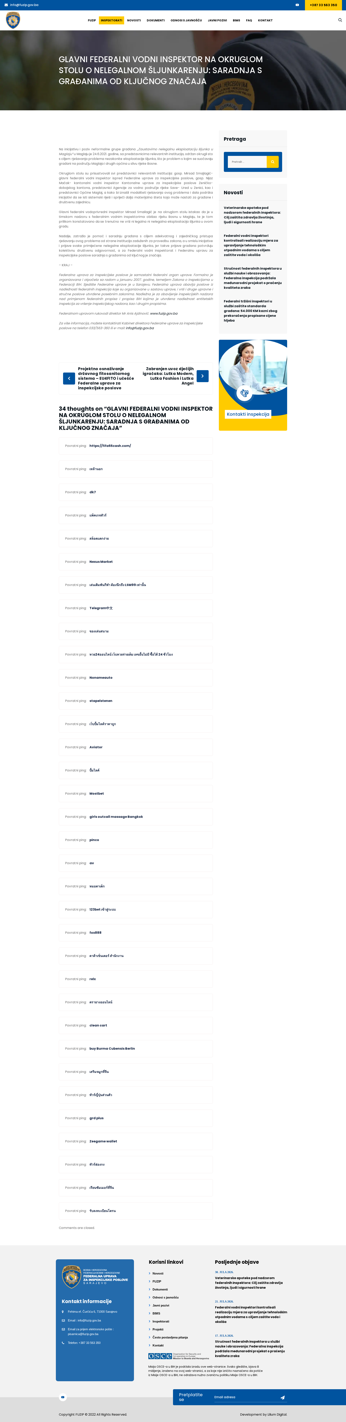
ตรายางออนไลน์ (101, 1002)
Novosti (134, 20)
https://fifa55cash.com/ (110, 445)
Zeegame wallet (103, 1141)
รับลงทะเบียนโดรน (103, 1211)
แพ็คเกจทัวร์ (98, 515)
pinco (94, 840)
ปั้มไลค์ (95, 770)
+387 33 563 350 (323, 5)
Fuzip (92, 20)
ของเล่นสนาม (99, 631)
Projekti (158, 1329)
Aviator (96, 747)
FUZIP (157, 1281)
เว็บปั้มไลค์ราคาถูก (103, 724)
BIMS (236, 20)
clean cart (98, 1025)
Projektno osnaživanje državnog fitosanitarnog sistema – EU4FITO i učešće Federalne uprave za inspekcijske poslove (106, 379)
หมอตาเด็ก (97, 886)
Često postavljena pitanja (170, 1337)
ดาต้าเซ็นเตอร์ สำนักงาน (107, 956)
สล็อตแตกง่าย (99, 538)
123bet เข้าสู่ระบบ (103, 909)
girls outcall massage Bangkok (116, 816)
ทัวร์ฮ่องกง (97, 1164)
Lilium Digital (277, 1414)
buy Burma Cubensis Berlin (112, 1048)
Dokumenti (156, 20)
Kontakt (265, 20)
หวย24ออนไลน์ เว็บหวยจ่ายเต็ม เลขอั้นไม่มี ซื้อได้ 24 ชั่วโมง (131, 654)
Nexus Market (101, 561)
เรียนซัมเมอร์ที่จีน (102, 1187)
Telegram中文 (101, 608)
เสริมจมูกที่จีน (99, 1071)
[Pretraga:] (253, 162)
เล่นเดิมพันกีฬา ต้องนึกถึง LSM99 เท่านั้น (118, 585)
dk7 (93, 492)
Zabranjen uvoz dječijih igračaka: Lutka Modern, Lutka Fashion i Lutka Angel (168, 376)
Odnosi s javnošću (186, 20)
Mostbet (97, 793)
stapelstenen (101, 701)
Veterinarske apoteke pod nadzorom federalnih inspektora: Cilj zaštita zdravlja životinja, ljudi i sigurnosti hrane (252, 214)
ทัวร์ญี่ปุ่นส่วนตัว (101, 1095)
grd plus (97, 1118)
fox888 (96, 932)
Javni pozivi (217, 20)
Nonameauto (101, 677)
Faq (249, 20)
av (92, 863)
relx (93, 979)
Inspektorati (111, 20)
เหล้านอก (96, 469)
